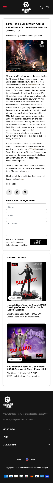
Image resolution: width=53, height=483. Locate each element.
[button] (5, 7)
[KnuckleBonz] (26, 7)
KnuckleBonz (33, 84)
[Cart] (47, 7)
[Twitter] (17, 192)
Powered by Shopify (39, 467)
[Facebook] (9, 192)
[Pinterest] (25, 192)
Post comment (38, 242)
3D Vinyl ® (32, 149)
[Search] (41, 7)
